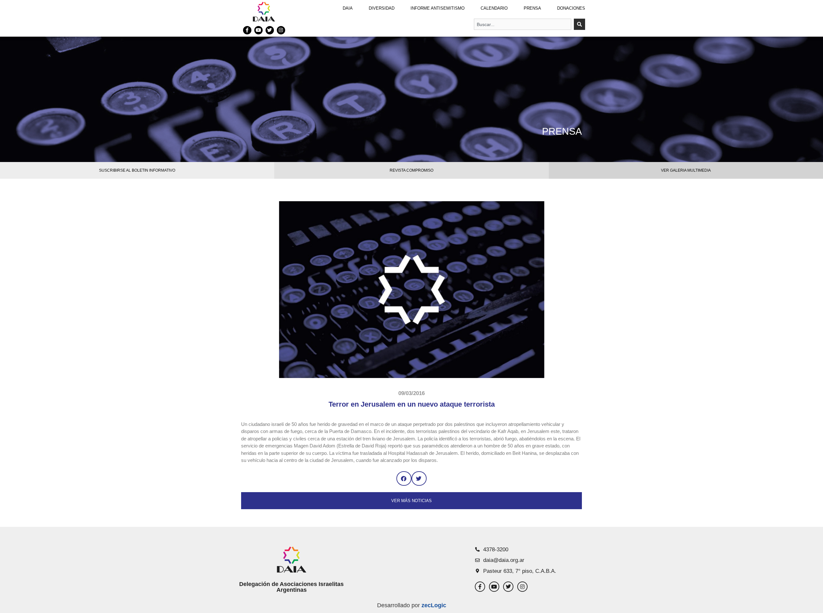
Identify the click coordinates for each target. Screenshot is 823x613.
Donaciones (571, 8)
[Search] (579, 24)
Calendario (494, 8)
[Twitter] (270, 30)
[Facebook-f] (247, 30)
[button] (404, 478)
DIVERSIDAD (381, 8)
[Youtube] (258, 30)
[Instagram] (281, 30)
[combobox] (522, 24)
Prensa (532, 8)
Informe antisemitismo (438, 8)
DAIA (348, 8)
